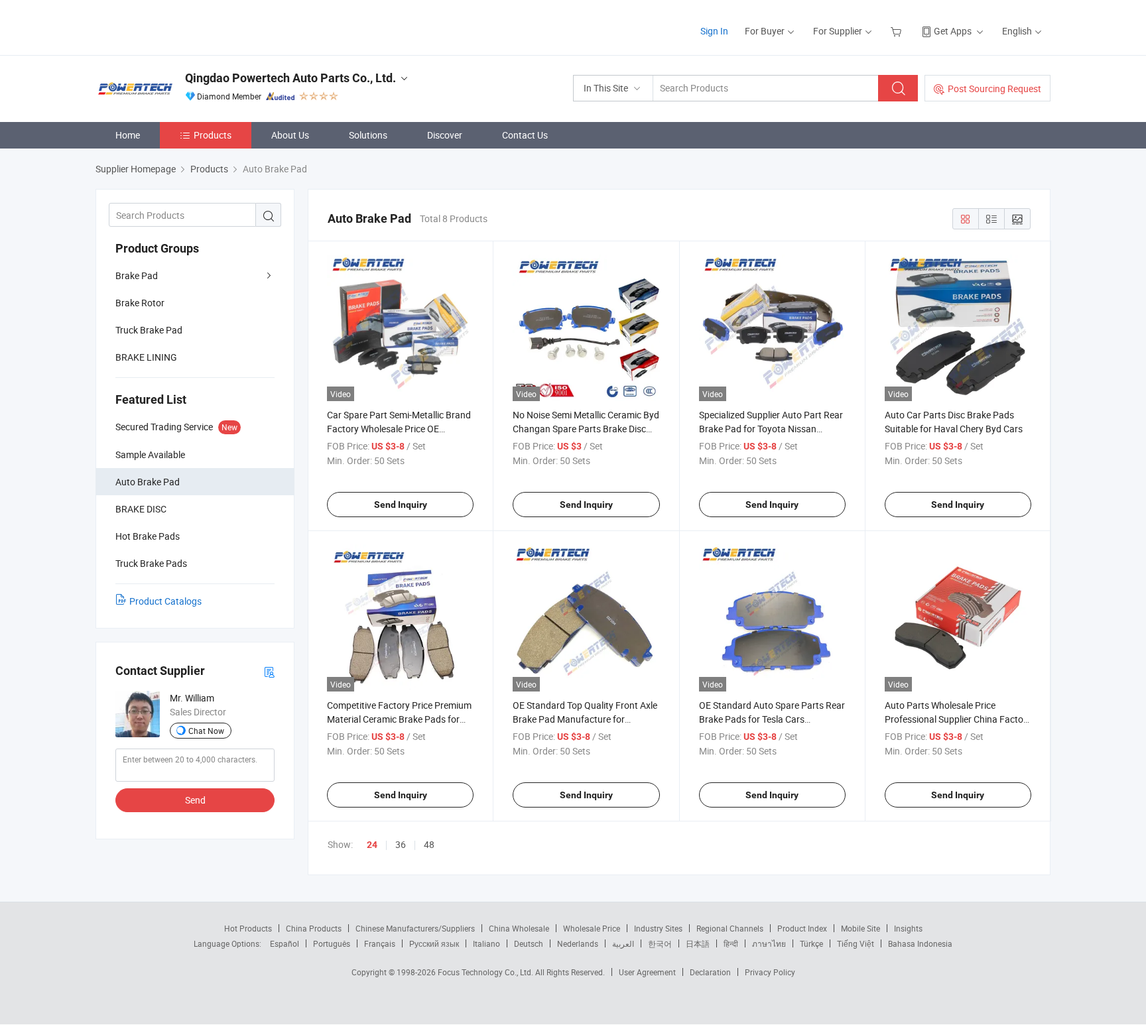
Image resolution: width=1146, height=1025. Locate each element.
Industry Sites (658, 928)
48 (429, 844)
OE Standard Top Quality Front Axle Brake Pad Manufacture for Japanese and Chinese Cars (585, 719)
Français (379, 943)
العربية (623, 943)
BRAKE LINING (146, 357)
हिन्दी (731, 943)
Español (284, 943)
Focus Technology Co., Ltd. (486, 972)
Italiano (486, 943)
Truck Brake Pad (148, 330)
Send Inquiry (400, 504)
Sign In (714, 31)
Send (195, 800)
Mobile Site (860, 928)
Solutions (368, 135)
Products (212, 135)
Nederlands (577, 943)
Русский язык (434, 943)
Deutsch (528, 943)
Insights (908, 928)
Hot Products (248, 928)
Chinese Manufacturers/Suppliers (415, 928)
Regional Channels (729, 928)
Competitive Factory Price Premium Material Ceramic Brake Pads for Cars (399, 719)
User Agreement (647, 972)
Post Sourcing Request (994, 88)
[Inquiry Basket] (898, 31)
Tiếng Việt (855, 943)
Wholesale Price (591, 928)
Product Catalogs (165, 601)
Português (331, 943)
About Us (290, 135)
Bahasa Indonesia (920, 943)
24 (372, 844)
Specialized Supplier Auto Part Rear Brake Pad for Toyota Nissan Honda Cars (771, 428)
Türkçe (811, 943)
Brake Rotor (139, 302)
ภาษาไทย (769, 943)
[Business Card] (269, 671)
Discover (444, 135)
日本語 (698, 943)
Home (127, 135)
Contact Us (525, 135)
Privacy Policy (770, 972)
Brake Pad (136, 275)
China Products (314, 928)
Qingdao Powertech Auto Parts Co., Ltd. (290, 78)
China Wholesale (519, 928)
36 (400, 844)
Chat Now (206, 730)
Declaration (710, 972)
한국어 (660, 943)
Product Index (802, 928)
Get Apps (953, 31)
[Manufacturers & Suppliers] (181, 26)
